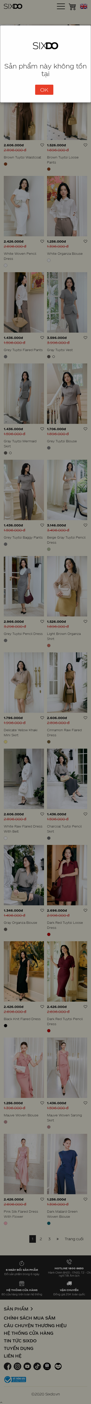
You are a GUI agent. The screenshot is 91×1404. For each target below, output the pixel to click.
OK (44, 90)
